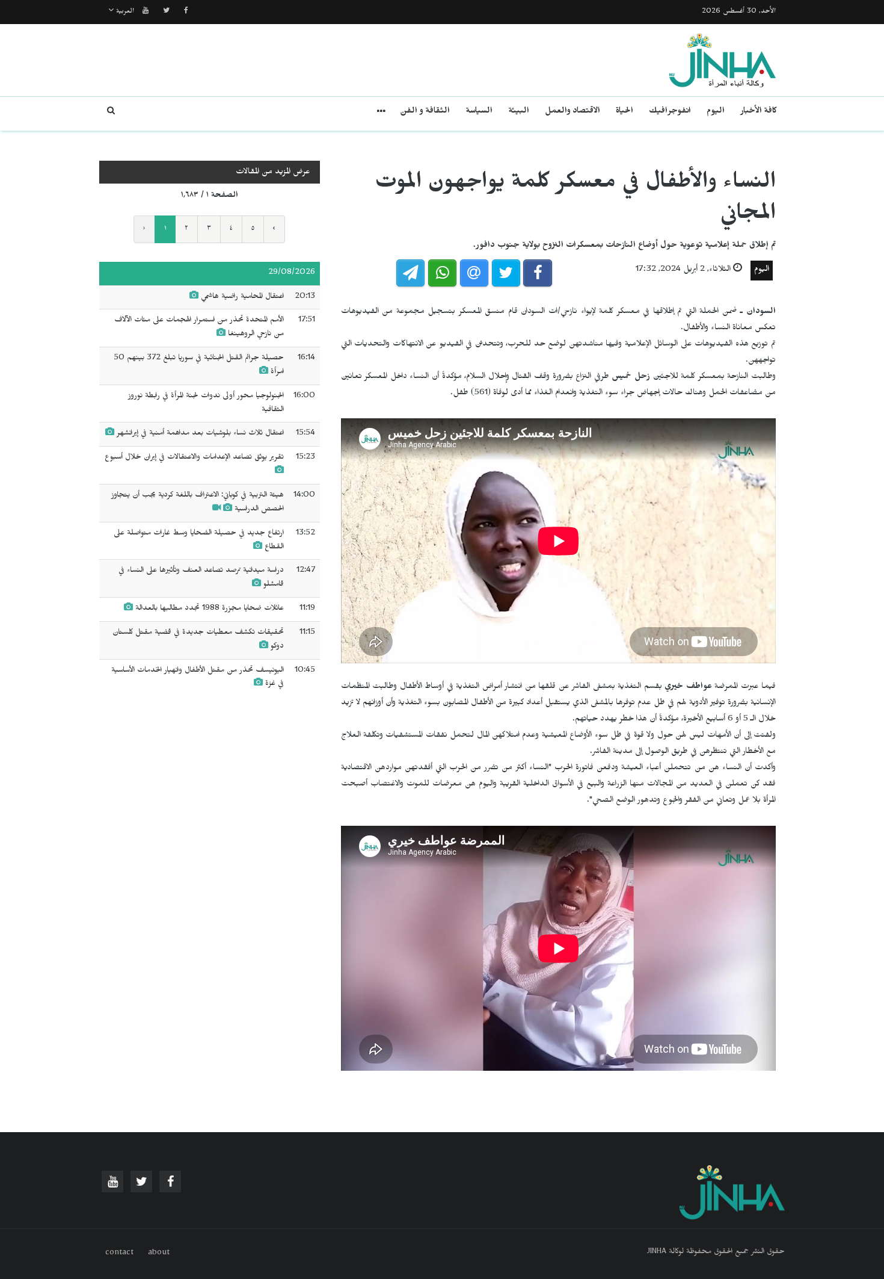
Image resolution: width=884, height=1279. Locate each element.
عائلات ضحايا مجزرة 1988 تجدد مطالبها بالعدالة (209, 609)
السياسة (479, 112)
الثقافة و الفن (425, 112)
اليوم (716, 112)
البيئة (518, 112)
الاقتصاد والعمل (572, 112)
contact (119, 1254)
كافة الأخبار (758, 112)
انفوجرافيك (670, 112)
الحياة (624, 112)
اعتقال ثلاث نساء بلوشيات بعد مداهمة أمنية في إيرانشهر (200, 434)
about (159, 1254)
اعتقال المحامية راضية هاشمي (242, 297)
